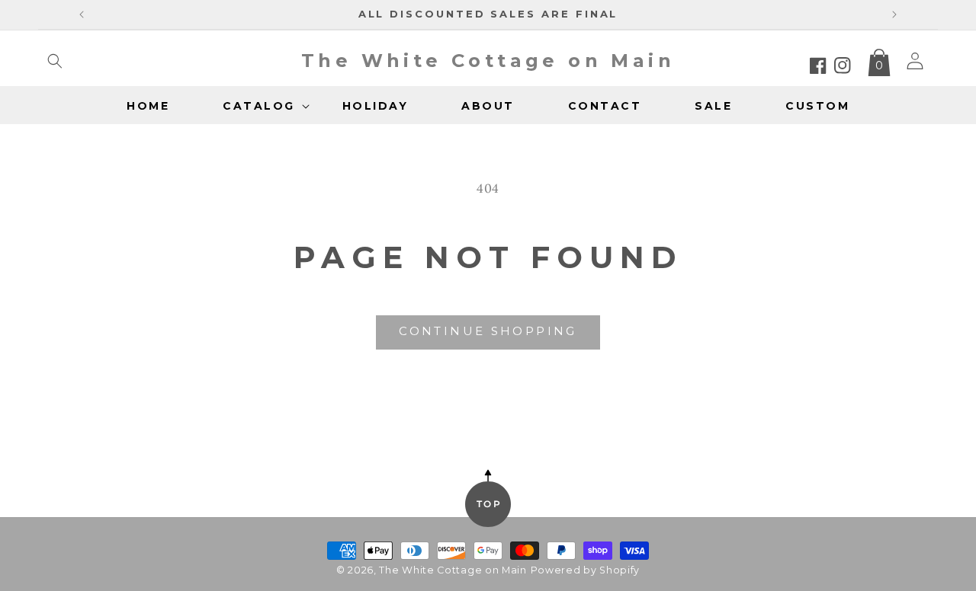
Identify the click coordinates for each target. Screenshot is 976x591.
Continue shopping (487, 331)
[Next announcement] (894, 14)
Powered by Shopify (585, 570)
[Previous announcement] (81, 14)
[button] (55, 61)
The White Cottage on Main (453, 570)
